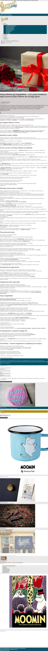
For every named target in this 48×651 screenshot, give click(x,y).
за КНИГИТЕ (9, 31)
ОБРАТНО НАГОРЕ (5, 650)
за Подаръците (5, 571)
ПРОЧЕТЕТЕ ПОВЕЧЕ (5, 110)
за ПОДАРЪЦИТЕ (10, 27)
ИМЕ (1, 372)
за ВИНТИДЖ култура (11, 25)
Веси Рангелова (6, 102)
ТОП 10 (5, 35)
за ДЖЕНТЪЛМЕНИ (10, 26)
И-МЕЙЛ (2, 375)
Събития (6, 34)
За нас (5, 36)
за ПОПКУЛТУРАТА (10, 29)
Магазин (5, 38)
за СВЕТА (8, 32)
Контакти (6, 37)
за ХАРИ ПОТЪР (9, 30)
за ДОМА (8, 33)
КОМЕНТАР (2, 369)
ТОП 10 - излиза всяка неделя (8, 565)
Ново (5, 23)
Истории (6, 24)
